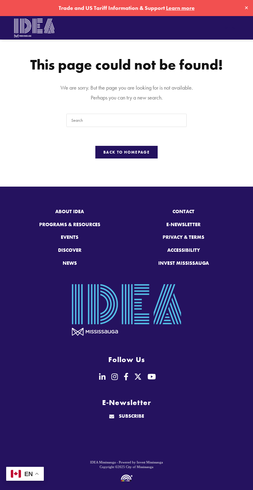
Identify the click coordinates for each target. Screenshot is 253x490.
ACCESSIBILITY (183, 250)
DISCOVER (69, 250)
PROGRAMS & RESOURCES (69, 224)
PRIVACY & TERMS (183, 237)
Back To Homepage (126, 152)
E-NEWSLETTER (183, 224)
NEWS (70, 263)
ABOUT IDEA (69, 211)
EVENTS (69, 237)
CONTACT (183, 211)
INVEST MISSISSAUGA (183, 263)
